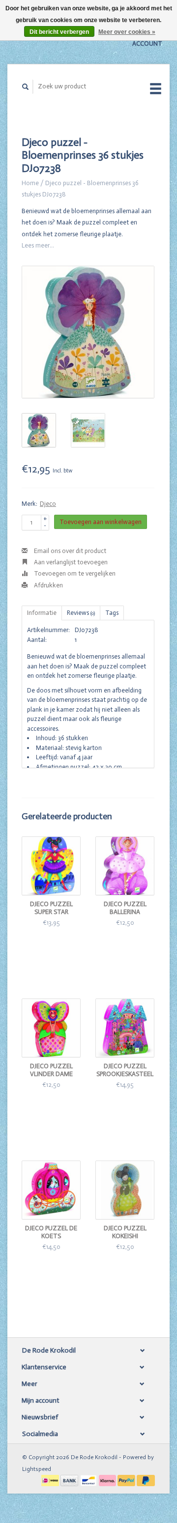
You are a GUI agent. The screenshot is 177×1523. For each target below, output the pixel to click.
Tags (111, 612)
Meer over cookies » (126, 31)
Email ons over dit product (69, 550)
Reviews (81, 612)
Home (30, 183)
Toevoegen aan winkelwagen (100, 522)
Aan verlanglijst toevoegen (70, 562)
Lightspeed (36, 1469)
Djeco (48, 503)
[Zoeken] (25, 87)
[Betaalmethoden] (50, 1480)
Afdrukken (47, 585)
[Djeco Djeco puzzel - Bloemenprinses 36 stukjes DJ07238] (88, 332)
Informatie (42, 612)
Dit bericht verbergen (59, 31)
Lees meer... (38, 245)
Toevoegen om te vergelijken (74, 573)
